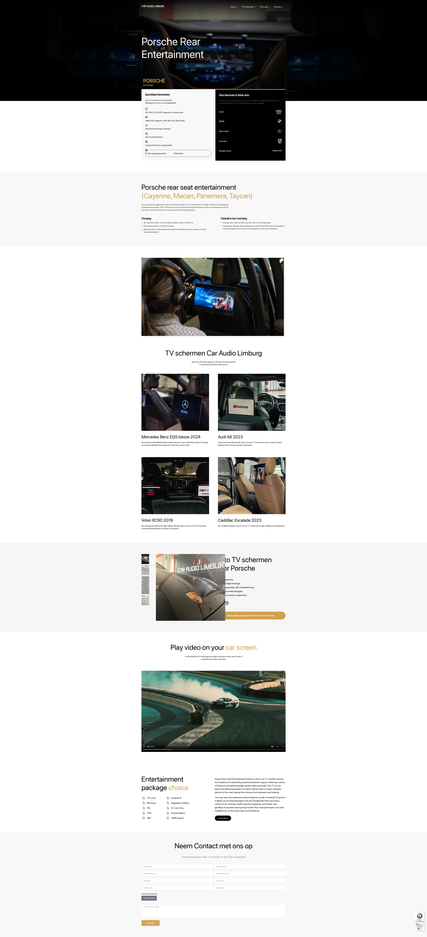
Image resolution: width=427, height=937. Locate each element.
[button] (223, 587)
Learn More (223, 818)
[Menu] (423, 913)
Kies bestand (149, 898)
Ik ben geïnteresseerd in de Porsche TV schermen (251, 615)
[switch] (419, 928)
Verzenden (150, 923)
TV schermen (248, 7)
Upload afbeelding (149, 894)
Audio (233, 7)
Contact (278, 7)
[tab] (156, 82)
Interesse (178, 153)
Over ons (264, 7)
